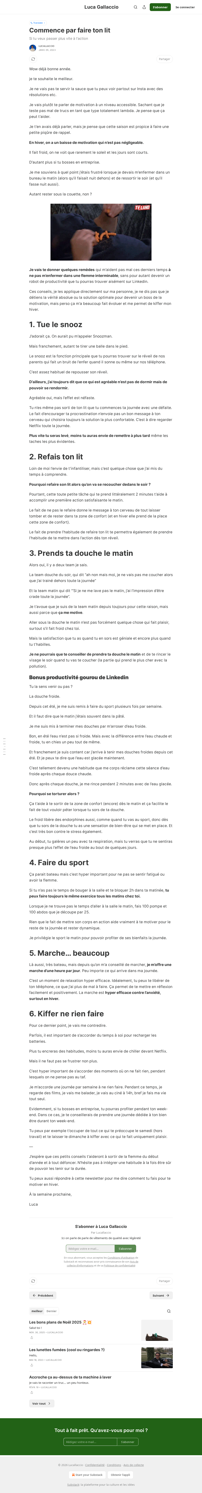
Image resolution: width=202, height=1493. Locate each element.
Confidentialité (95, 1465)
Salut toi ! (35, 1328)
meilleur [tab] (37, 1311)
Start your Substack (89, 1475)
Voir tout (39, 1403)
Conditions (114, 1465)
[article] (101, 1330)
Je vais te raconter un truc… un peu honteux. (59, 1383)
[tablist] (44, 1311)
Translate (38, 22)
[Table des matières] (4, 746)
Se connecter (185, 7)
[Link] (24, 324)
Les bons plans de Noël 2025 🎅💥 (60, 1322)
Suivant (158, 1295)
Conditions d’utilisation (121, 1257)
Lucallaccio (46, 46)
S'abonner (160, 7)
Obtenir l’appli (120, 1475)
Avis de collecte (133, 1465)
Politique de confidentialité (119, 1265)
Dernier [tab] (52, 1311)
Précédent (45, 1295)
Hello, (33, 1355)
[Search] (135, 7)
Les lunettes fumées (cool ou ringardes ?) (67, 1350)
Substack (73, 1485)
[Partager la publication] (144, 7)
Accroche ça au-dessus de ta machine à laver (70, 1377)
